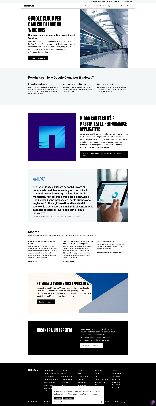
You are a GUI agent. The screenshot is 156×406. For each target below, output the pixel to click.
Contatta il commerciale (51, 373)
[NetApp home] (29, 5)
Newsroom (98, 370)
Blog (96, 376)
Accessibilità (116, 376)
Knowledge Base (66, 379)
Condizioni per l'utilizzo (47, 402)
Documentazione (66, 376)
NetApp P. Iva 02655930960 (116, 383)
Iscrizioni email (116, 379)
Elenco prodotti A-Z (50, 385)
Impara (63, 385)
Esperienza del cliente (102, 379)
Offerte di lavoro (83, 376)
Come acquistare (49, 370)
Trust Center (82, 382)
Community (64, 382)
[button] (87, 5)
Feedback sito (116, 373)
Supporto (64, 370)
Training (63, 373)
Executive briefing (49, 382)
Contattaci (115, 370)
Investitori (81, 379)
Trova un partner (49, 376)
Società (80, 370)
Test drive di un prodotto (51, 379)
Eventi (97, 373)
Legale (117, 401)
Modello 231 (116, 388)
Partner (80, 373)
